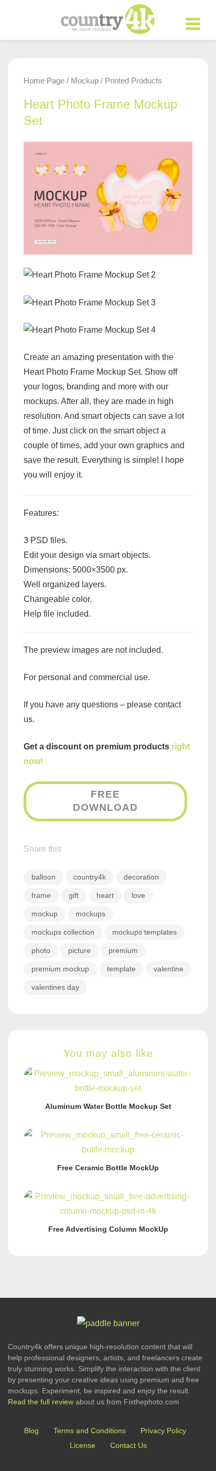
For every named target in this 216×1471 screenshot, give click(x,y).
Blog (31, 1430)
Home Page (44, 80)
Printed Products (133, 80)
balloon (43, 877)
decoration (141, 877)
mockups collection (62, 932)
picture (79, 950)
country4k (89, 877)
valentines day (55, 987)
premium (123, 950)
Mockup (85, 80)
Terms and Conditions (89, 1430)
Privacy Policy (163, 1430)
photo (40, 950)
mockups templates (144, 932)
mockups (90, 913)
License (82, 1445)
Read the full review (40, 1402)
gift (74, 895)
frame (41, 895)
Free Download (105, 801)
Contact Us (128, 1445)
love (138, 895)
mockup (44, 913)
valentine (168, 969)
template (121, 969)
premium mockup (60, 969)
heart (105, 895)
